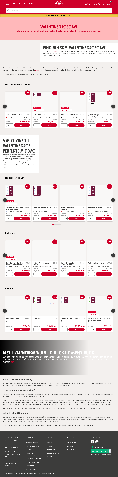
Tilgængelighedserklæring (33, 458)
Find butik (49, 442)
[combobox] (60, 10)
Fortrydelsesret (30, 465)
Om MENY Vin (71, 442)
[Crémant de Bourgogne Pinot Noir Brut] (18, 195)
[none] (9, 125)
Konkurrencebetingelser (33, 462)
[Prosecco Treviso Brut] (45, 195)
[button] (99, 3)
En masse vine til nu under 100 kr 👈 (59, 15)
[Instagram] (96, 442)
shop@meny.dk (13, 447)
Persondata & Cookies (32, 446)
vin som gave (53, 51)
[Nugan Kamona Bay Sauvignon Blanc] (73, 250)
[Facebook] (92, 442)
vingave (37, 70)
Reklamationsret (31, 469)
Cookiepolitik (30, 449)
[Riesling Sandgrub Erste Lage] (73, 102)
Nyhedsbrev (70, 449)
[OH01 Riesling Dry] (45, 102)
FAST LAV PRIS (28, 3)
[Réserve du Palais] (18, 306)
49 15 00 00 (12, 451)
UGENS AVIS (16, 3)
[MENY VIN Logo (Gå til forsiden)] (59, 3)
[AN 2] (45, 306)
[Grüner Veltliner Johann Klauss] (45, 250)
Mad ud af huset (51, 449)
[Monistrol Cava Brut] (100, 195)
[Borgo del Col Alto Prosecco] (73, 195)
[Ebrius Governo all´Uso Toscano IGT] (100, 306)
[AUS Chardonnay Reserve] (18, 102)
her (12, 362)
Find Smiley (70, 446)
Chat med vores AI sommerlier (10, 464)
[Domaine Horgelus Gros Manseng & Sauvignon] (18, 250)
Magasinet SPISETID (53, 453)
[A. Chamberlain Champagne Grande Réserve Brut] (100, 102)
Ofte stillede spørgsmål (53, 456)
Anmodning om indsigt (32, 442)
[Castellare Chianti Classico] (73, 306)
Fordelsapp (50, 446)
